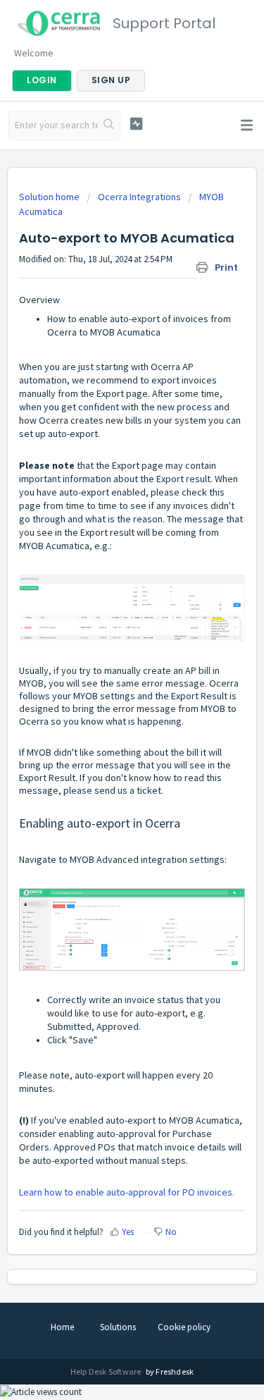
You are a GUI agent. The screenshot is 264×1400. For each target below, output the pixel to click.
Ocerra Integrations (139, 196)
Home (62, 1327)
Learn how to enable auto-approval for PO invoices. (126, 1192)
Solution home (50, 196)
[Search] (109, 125)
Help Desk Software (106, 1371)
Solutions (118, 1327)
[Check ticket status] (136, 123)
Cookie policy (184, 1327)
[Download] (106, 703)
